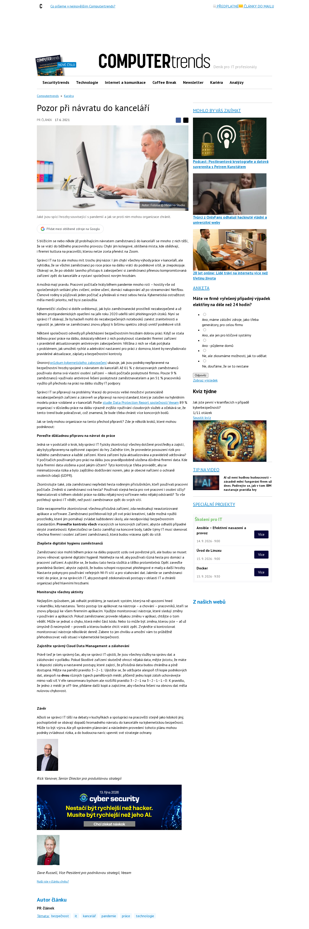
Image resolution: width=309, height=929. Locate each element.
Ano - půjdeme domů (217, 345)
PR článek (44, 120)
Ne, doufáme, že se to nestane (225, 366)
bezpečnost (60, 916)
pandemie (109, 916)
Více (261, 534)
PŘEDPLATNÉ (227, 6)
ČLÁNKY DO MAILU (258, 6)
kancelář (89, 916)
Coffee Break (164, 82)
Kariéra (216, 82)
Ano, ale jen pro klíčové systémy (226, 335)
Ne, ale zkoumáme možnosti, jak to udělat (234, 355)
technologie (145, 916)
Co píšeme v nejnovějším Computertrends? (82, 6)
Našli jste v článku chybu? (53, 881)
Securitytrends (56, 82)
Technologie (87, 82)
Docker (202, 568)
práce (126, 916)
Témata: (43, 916)
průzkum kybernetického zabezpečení (78, 362)
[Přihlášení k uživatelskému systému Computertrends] (265, 82)
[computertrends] (42, 6)
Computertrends (48, 96)
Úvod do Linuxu (209, 550)
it (76, 916)
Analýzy (237, 82)
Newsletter (193, 82)
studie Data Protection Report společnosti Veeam (141, 402)
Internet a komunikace (125, 82)
